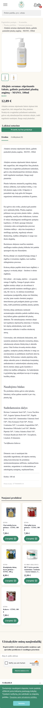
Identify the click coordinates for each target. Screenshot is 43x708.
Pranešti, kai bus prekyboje (21, 130)
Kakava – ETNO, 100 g (11, 610)
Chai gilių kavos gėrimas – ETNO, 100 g (32, 527)
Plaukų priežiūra (10, 25)
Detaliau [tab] (4, 137)
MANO (3, 96)
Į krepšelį (9, 539)
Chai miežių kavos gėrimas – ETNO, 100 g (11, 527)
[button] (39, 5)
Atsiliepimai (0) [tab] (17, 137)
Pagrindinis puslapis (8, 22)
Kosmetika (23, 22)
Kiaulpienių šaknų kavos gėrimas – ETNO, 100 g (9, 569)
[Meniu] (5, 5)
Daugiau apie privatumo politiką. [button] (23, 697)
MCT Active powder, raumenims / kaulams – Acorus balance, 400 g (32, 569)
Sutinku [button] (21, 703)
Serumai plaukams (25, 25)
